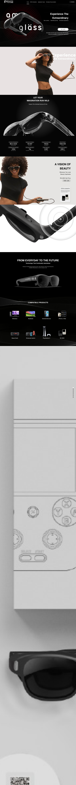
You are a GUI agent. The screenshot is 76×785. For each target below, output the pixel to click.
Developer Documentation (51, 2)
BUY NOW (63, 29)
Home (28, 2)
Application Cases (41, 2)
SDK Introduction (33, 2)
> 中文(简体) (72, 1)
